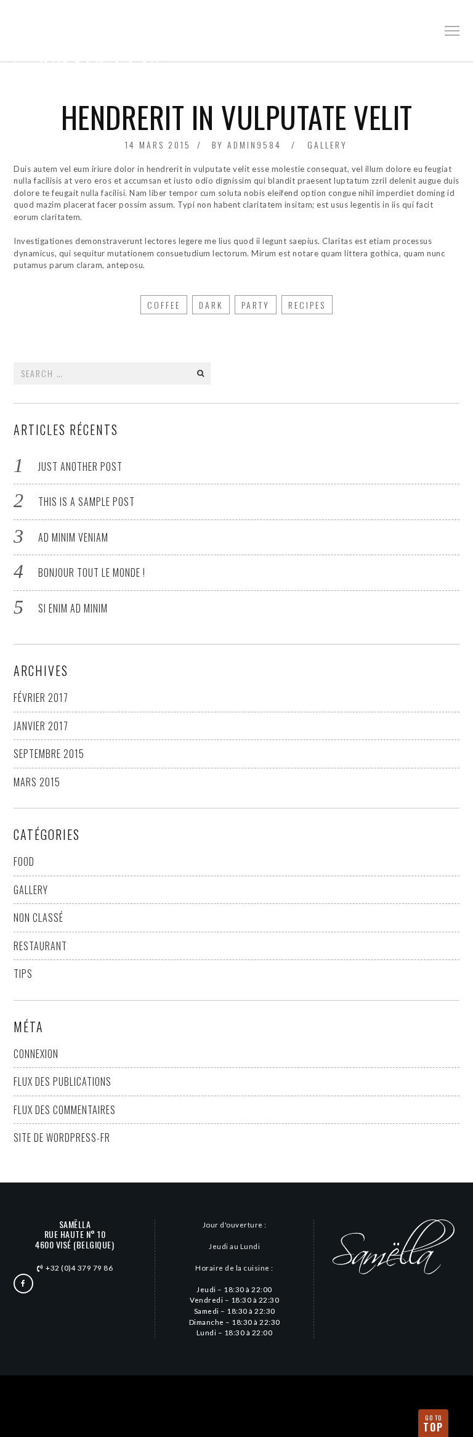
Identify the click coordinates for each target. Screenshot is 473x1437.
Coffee (163, 304)
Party (255, 304)
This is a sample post (86, 501)
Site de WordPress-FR (62, 1137)
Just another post (80, 466)
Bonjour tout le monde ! (91, 572)
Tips (23, 973)
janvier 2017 (41, 725)
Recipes (307, 304)
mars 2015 (37, 782)
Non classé (38, 917)
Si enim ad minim (73, 608)
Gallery (327, 144)
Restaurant (40, 945)
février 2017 (41, 697)
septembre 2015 (49, 753)
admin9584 (254, 144)
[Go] (200, 373)
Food (24, 861)
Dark (211, 304)
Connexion (36, 1053)
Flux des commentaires (65, 1109)
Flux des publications (62, 1081)
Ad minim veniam (73, 537)
